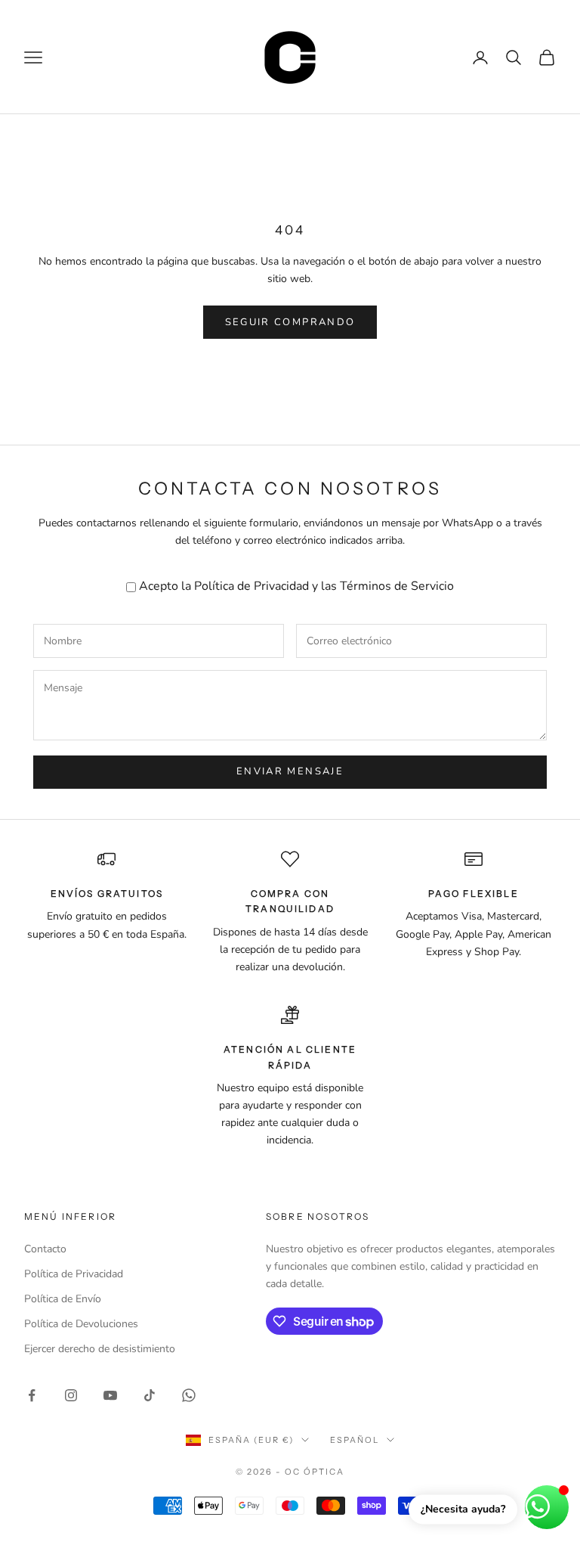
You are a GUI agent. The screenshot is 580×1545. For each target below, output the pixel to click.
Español (354, 1440)
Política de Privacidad (251, 586)
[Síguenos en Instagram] (71, 1395)
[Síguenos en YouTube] (110, 1395)
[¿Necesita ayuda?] (546, 1507)
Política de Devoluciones (81, 1324)
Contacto (45, 1249)
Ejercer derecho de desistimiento (99, 1349)
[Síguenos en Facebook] (31, 1395)
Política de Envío (62, 1299)
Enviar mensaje (290, 771)
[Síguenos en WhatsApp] (188, 1395)
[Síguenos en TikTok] (149, 1395)
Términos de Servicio (397, 586)
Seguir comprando (290, 322)
